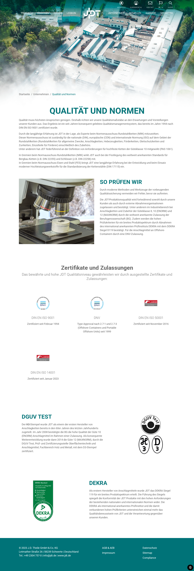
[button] (161, 5)
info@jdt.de (49, 555)
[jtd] (92, 13)
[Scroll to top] (187, 564)
